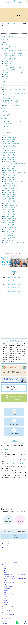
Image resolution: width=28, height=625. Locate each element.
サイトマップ (5, 126)
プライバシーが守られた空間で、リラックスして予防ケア (14, 583)
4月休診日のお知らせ (9, 239)
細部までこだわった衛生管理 (11, 105)
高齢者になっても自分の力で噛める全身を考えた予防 (14, 579)
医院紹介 (4, 87)
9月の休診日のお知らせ (10, 187)
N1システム (7, 570)
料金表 (3, 109)
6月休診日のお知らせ (9, 235)
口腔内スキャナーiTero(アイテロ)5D (13, 72)
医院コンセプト (6, 39)
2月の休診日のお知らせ (10, 177)
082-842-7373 (8, 449)
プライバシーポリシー (8, 129)
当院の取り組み (6, 98)
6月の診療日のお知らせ (10, 141)
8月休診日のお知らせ (9, 231)
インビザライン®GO (9, 594)
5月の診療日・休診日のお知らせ (12, 143)
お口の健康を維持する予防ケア (12, 100)
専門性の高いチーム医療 (10, 102)
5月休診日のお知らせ (9, 237)
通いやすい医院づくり (9, 103)
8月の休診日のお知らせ (10, 137)
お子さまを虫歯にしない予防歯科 (13, 53)
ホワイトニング (7, 63)
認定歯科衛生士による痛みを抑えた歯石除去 (14, 574)
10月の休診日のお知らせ (10, 152)
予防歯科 (5, 48)
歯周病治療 (6, 78)
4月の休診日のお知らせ (10, 145)
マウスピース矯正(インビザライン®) (13, 69)
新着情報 (4, 135)
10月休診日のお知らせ (9, 229)
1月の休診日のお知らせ (10, 161)
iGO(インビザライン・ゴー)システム (13, 71)
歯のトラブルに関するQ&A (9, 36)
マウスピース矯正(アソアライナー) (13, 67)
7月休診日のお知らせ (9, 233)
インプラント (7, 44)
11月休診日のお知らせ (9, 227)
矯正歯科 (5, 65)
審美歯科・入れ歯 (8, 61)
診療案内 (4, 42)
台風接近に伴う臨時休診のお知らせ (13, 189)
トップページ (5, 541)
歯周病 (5, 604)
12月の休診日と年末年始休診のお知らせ (14, 181)
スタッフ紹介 (5, 84)
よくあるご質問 (6, 115)
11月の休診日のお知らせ (10, 150)
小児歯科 (5, 74)
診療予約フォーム (6, 118)
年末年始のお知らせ (9, 203)
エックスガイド (7, 568)
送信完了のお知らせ (9, 123)
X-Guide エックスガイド (11, 46)
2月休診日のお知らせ (9, 240)
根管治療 (5, 76)
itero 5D (6, 598)
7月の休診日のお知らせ (10, 139)
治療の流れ (4, 112)
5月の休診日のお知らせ (10, 157)
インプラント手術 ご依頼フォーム (11, 121)
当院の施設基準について (8, 132)
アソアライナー (7, 596)
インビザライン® (8, 592)
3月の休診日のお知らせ (10, 176)
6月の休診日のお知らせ (10, 170)
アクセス (4, 81)
